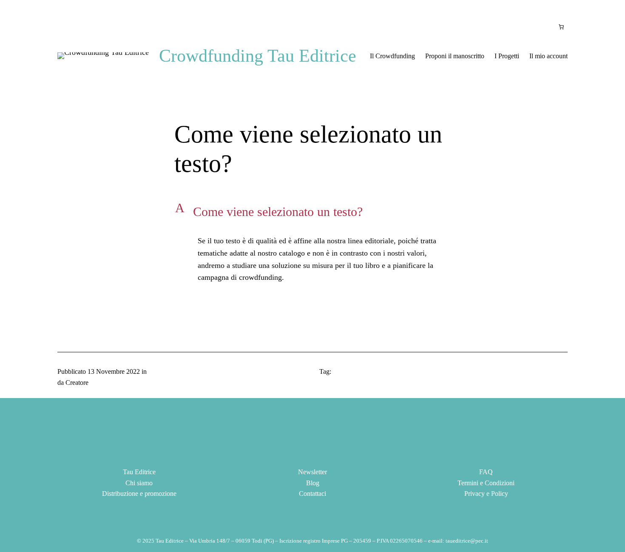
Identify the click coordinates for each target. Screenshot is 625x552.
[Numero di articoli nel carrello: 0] (561, 26)
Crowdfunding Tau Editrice (257, 55)
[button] (312, 212)
